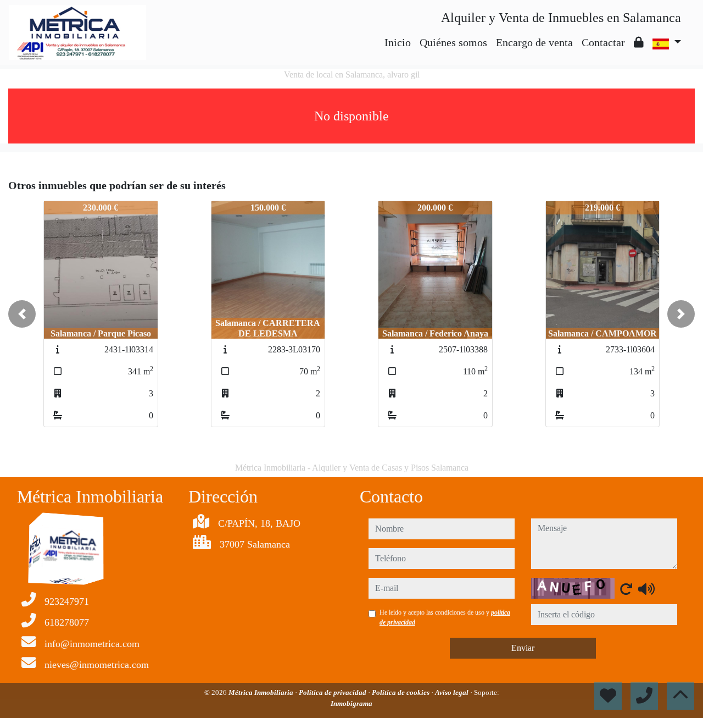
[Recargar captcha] (626, 589)
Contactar (603, 42)
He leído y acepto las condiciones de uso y (445, 617)
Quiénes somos (453, 42)
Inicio (397, 42)
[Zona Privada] (638, 42)
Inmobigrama (351, 703)
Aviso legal (452, 692)
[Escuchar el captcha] (646, 589)
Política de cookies (401, 692)
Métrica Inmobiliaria (261, 692)
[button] (22, 314)
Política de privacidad (333, 692)
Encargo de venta (534, 42)
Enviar (522, 648)
